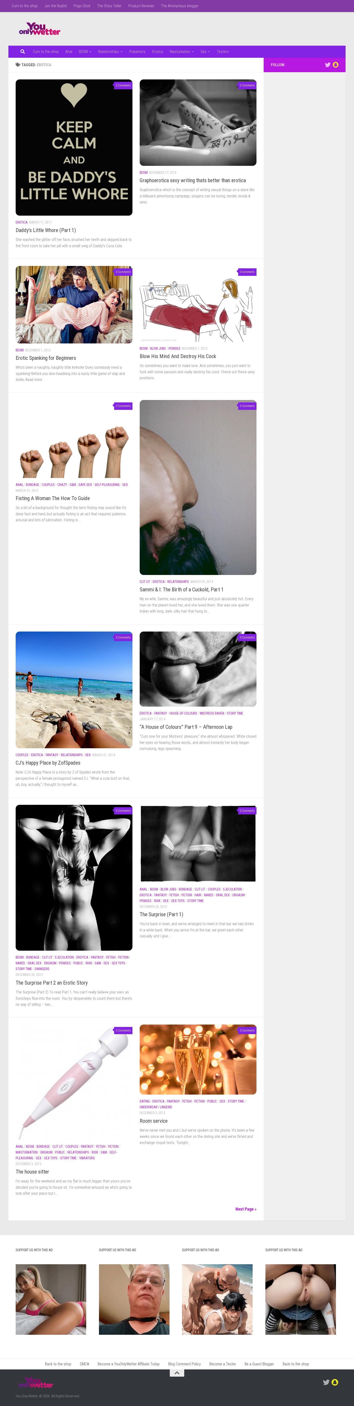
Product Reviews (141, 6)
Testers (223, 51)
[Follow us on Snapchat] (335, 65)
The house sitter (32, 1172)
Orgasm (50, 963)
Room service (154, 1121)
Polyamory (137, 51)
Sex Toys (118, 963)
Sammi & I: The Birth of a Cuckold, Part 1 (182, 590)
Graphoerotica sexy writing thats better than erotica (193, 180)
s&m (73, 485)
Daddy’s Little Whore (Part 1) (46, 230)
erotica (22, 222)
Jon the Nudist (55, 6)
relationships (178, 582)
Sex (203, 51)
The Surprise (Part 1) (161, 914)
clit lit (145, 582)
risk (89, 963)
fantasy (52, 755)
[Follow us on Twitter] (328, 65)
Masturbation (180, 51)
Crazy (62, 485)
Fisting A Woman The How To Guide (53, 498)
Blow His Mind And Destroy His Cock (178, 356)
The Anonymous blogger (180, 6)
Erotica (157, 51)
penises (174, 348)
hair (198, 895)
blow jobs (158, 348)
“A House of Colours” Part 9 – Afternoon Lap (186, 727)
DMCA (84, 1364)
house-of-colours (183, 713)
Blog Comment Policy (184, 1364)
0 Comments (123, 85)
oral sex (34, 963)
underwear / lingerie (156, 1107)
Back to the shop (58, 1364)
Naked (20, 963)
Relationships (108, 51)
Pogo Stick (82, 6)
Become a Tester (223, 1364)
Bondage (32, 485)
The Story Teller (109, 6)
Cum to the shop (25, 6)
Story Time (235, 713)
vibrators (87, 1158)
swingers (42, 969)
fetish (111, 957)
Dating (145, 1101)
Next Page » (246, 1209)
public (78, 963)
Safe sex (85, 485)
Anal (69, 51)
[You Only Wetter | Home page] (40, 29)
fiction (123, 957)
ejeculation (64, 957)
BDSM (83, 51)
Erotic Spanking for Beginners (46, 358)
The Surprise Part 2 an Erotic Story (52, 983)
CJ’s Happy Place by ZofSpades (48, 763)
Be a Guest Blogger (259, 1364)
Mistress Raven (212, 713)
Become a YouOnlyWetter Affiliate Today (129, 1364)
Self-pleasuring (107, 485)
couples (48, 485)
